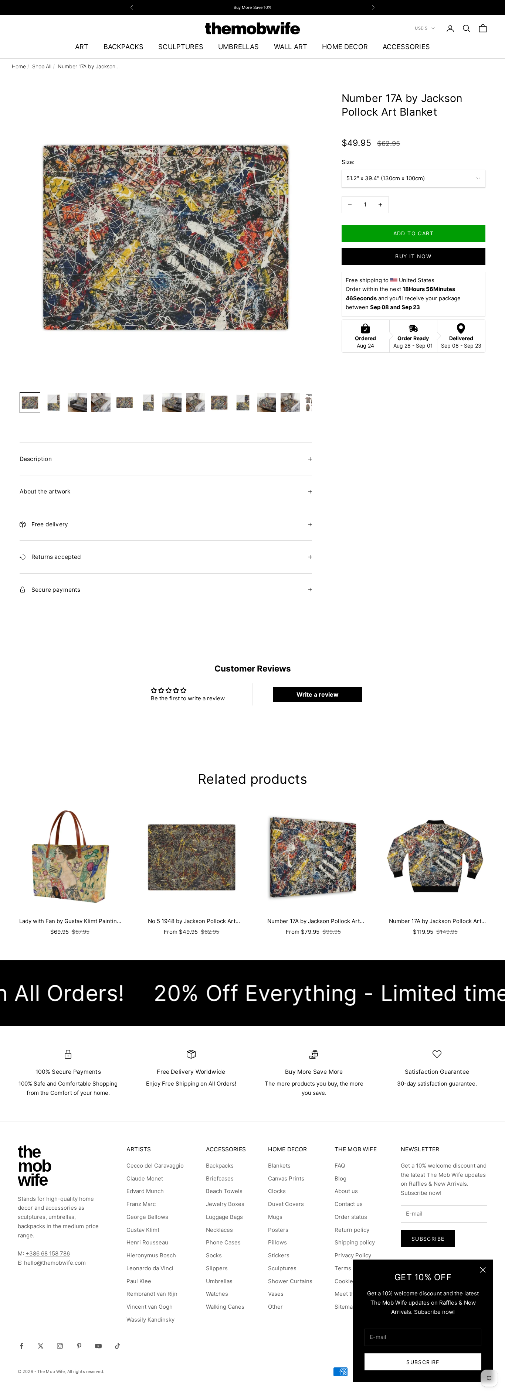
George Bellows (147, 1216)
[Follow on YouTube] (98, 1346)
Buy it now (413, 256)
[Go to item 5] (124, 402)
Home (19, 66)
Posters (278, 1229)
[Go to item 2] (53, 402)
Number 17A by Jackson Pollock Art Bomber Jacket (435, 922)
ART (82, 46)
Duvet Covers (286, 1203)
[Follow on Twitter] (40, 1346)
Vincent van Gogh (149, 1306)
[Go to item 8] (195, 402)
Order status (351, 1216)
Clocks (277, 1191)
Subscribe (423, 1362)
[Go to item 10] (243, 402)
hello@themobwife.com (55, 1262)
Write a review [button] (317, 694)
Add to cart (413, 233)
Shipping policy (355, 1242)
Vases (276, 1293)
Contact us (349, 1203)
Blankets (279, 1165)
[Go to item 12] (290, 402)
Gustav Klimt (142, 1229)
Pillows (277, 1242)
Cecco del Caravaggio (155, 1165)
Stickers (278, 1255)
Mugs (275, 1216)
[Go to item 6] (148, 402)
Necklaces (219, 1229)
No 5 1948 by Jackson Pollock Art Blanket (191, 922)
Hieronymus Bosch (151, 1255)
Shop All (41, 66)
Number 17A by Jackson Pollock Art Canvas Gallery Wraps (313, 922)
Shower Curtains (290, 1281)
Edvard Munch (145, 1191)
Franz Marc (141, 1203)
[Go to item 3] (77, 402)
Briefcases (220, 1178)
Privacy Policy (353, 1255)
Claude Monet (144, 1178)
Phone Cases (223, 1242)
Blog (340, 1178)
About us (346, 1191)
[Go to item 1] (30, 402)
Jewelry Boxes (225, 1203)
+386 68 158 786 (48, 1253)
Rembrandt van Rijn (151, 1293)
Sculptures (282, 1268)
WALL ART (290, 46)
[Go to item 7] (172, 402)
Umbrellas (219, 1281)
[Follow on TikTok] (117, 1346)
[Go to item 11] (266, 402)
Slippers (217, 1268)
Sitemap (345, 1306)
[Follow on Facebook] (21, 1346)
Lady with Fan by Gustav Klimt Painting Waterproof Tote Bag (69, 922)
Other (275, 1306)
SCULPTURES (180, 46)
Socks (214, 1255)
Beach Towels (224, 1191)
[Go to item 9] (219, 402)
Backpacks (220, 1165)
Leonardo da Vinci (149, 1268)
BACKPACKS (124, 46)
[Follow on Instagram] (60, 1346)
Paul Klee (138, 1281)
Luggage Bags (224, 1216)
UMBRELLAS (238, 46)
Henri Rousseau (147, 1242)
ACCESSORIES (406, 46)
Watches (217, 1293)
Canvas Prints (286, 1178)
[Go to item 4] (101, 402)
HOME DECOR (345, 46)
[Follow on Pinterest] (79, 1346)
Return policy (352, 1229)
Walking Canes (225, 1306)
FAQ (340, 1165)
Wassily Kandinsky (150, 1319)
